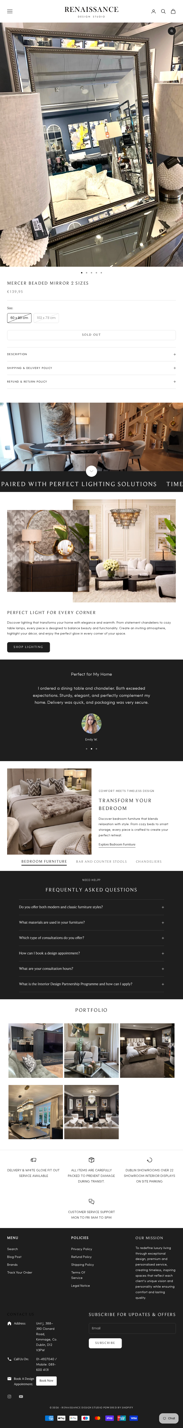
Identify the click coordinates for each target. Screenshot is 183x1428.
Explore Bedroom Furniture (117, 844)
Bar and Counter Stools (101, 862)
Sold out (91, 335)
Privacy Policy (81, 1249)
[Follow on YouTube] (21, 1396)
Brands (12, 1265)
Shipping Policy (82, 1265)
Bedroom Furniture (44, 862)
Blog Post (14, 1257)
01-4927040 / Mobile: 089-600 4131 (46, 1365)
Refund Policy (81, 1257)
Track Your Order (19, 1272)
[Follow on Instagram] (9, 1396)
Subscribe (105, 1343)
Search (12, 1249)
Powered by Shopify (118, 1408)
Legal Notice (80, 1286)
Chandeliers (149, 862)
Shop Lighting (29, 647)
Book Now (46, 1380)
